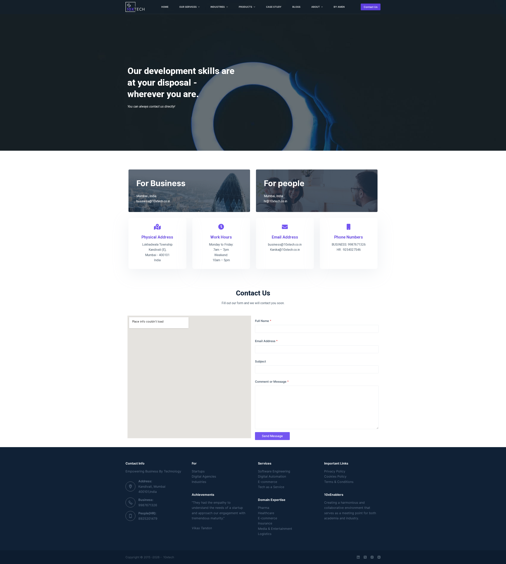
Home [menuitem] (164, 6)
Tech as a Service (271, 487)
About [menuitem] (315, 6)
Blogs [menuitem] (296, 6)
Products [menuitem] (245, 6)
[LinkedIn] (358, 557)
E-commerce (267, 482)
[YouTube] (379, 557)
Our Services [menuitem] (188, 6)
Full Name (263, 321)
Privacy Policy (334, 471)
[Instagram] (372, 557)
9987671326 (147, 505)
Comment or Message (272, 381)
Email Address (266, 341)
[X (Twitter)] (365, 557)
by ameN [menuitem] (339, 6)
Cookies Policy (335, 476)
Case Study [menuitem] (273, 6)
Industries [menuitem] (218, 6)
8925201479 (147, 518)
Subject (260, 361)
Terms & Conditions (338, 482)
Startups (198, 471)
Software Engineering (274, 471)
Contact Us (371, 7)
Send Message (272, 436)
